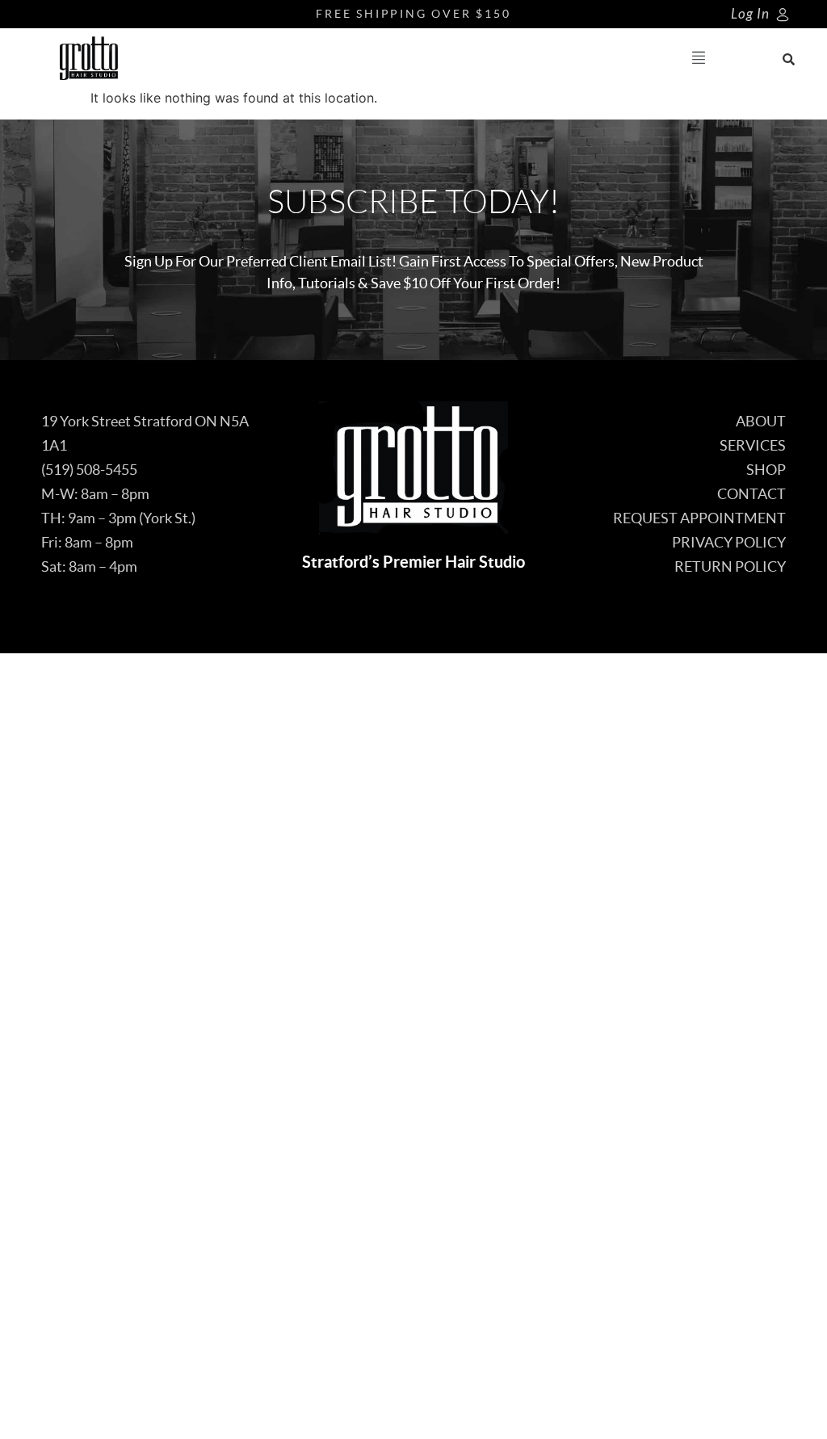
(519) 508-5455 (89, 469)
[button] (699, 58)
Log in (750, 14)
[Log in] (782, 14)
